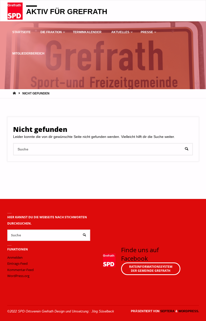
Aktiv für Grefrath (66, 11)
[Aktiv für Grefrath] (15, 11)
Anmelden (15, 257)
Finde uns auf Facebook (140, 254)
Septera (167, 311)
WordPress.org (18, 276)
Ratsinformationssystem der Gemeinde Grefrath (150, 269)
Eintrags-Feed (17, 263)
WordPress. (188, 311)
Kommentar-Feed (20, 270)
